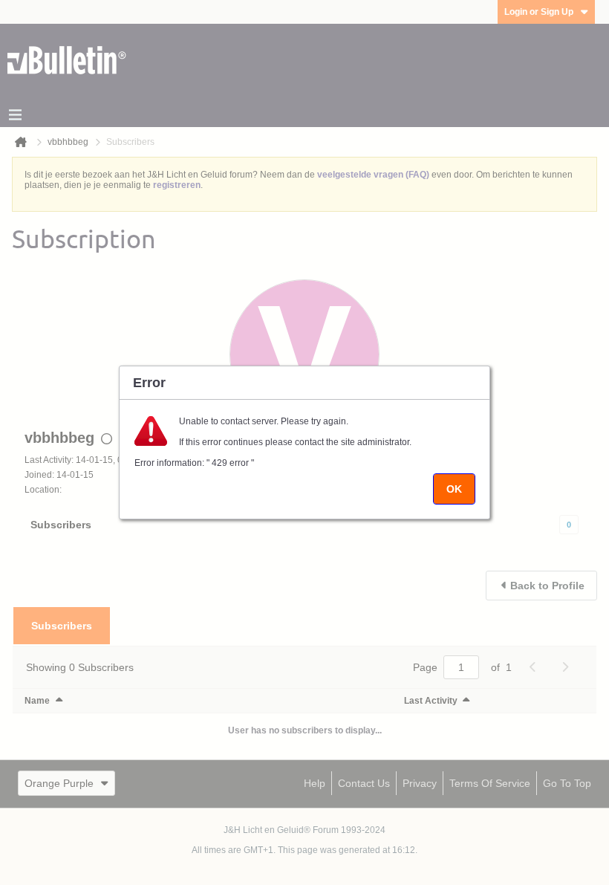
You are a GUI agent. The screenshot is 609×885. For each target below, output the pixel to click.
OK (454, 489)
